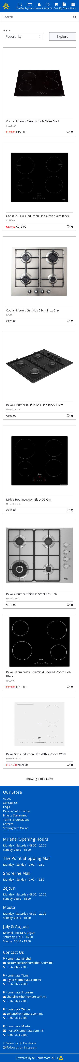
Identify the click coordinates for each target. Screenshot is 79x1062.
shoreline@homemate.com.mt (27, 996)
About (7, 798)
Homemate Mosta (17, 1026)
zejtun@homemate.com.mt (25, 1013)
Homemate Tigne (17, 975)
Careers (8, 824)
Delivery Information (16, 811)
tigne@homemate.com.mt (24, 980)
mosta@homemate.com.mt (25, 1030)
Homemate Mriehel (18, 958)
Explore (62, 36)
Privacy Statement (15, 815)
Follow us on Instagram (21, 1047)
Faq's (6, 807)
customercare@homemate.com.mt (30, 963)
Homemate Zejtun (17, 1009)
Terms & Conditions (16, 819)
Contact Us (10, 803)
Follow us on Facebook (20, 1043)
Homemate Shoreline (19, 992)
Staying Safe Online (15, 828)
